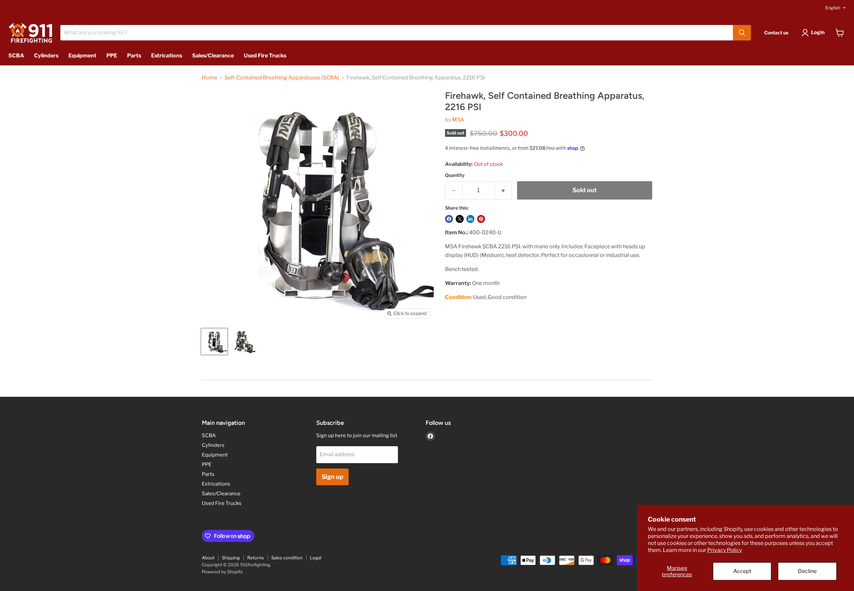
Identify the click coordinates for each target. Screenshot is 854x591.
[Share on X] (460, 219)
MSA (458, 119)
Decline (807, 571)
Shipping (231, 557)
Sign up (332, 476)
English (832, 7)
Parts (134, 55)
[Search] (742, 32)
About (208, 557)
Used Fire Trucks (265, 55)
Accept (742, 571)
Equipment (82, 55)
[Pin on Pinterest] (481, 219)
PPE (111, 55)
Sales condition (287, 557)
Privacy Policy (724, 550)
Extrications (166, 55)
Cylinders (46, 55)
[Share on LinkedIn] (470, 219)
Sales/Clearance (213, 55)
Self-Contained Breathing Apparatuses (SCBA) (282, 78)
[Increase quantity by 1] (503, 190)
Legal (315, 557)
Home (209, 78)
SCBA (16, 55)
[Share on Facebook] (449, 219)
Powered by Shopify (222, 571)
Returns (255, 557)
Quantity (455, 175)
